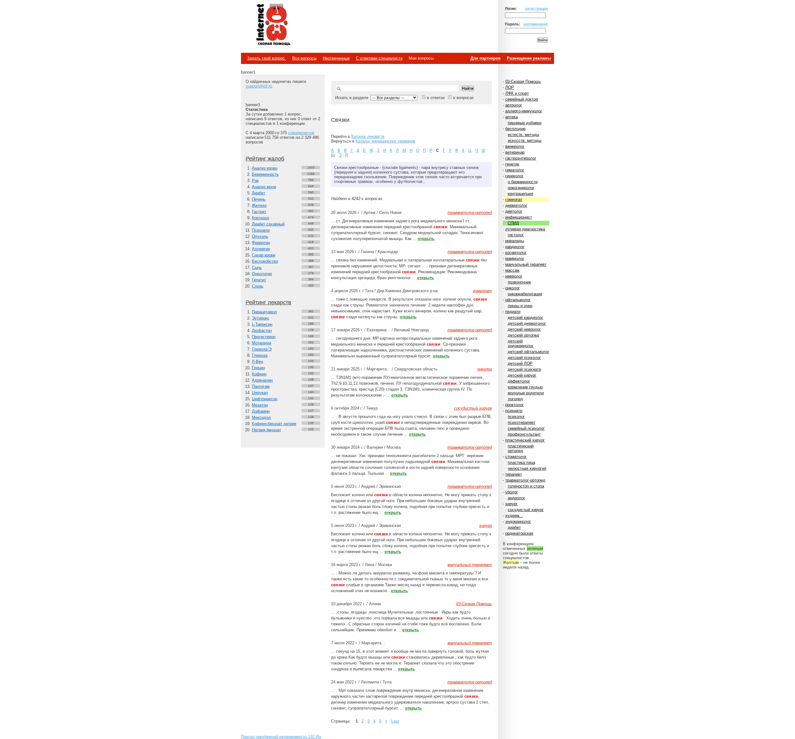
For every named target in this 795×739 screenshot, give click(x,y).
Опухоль (260, 236)
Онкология (262, 273)
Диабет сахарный (268, 224)
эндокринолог (518, 521)
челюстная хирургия (527, 468)
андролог (516, 498)
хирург (511, 503)
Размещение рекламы (529, 58)
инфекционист (518, 217)
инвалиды (514, 240)
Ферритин (261, 242)
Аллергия (261, 249)
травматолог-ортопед (525, 480)
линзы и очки (520, 305)
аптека (511, 117)
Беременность (265, 174)
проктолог (514, 404)
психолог (516, 416)
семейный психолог (526, 428)
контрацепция (520, 193)
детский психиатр (524, 369)
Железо (259, 205)
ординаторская (519, 533)
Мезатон (260, 405)
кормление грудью (525, 387)
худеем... (514, 515)
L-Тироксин (262, 324)
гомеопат (513, 199)
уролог (511, 492)
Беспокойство (265, 261)
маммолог (514, 258)
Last (395, 721)
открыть (426, 238)
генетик (512, 164)
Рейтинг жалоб (265, 159)
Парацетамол (264, 312)
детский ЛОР (520, 363)
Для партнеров (485, 58)
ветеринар (515, 152)
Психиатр (261, 230)
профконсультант (524, 434)
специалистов (301, 132)
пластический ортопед (521, 448)
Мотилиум (261, 343)
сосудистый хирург (526, 509)
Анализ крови (264, 168)
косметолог (516, 252)
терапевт (513, 474)
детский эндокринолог (521, 343)
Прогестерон (263, 336)
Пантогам (261, 386)
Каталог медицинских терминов (385, 141)
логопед (515, 399)
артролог (513, 105)
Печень (259, 199)
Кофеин (259, 374)
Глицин (258, 367)
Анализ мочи (264, 186)
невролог (513, 276)
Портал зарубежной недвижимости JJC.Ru (281, 736)
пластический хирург (525, 440)
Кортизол (260, 217)
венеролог (515, 146)
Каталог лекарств (367, 136)
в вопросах (463, 97)
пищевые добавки (524, 122)
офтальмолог (518, 299)
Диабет (258, 193)
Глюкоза (259, 355)
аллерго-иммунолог (523, 111)
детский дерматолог (527, 323)
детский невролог (524, 329)
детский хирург (522, 375)
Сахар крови (263, 255)
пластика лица (521, 462)
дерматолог (516, 205)
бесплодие (515, 128)
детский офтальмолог (528, 351)
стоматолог (516, 456)
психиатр (513, 410)
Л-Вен (257, 361)
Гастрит (259, 211)
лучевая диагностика (525, 229)
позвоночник (519, 282)
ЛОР (509, 87)
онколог (512, 288)
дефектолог (519, 381)
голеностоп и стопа (526, 486)
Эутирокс (260, 318)
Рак (255, 180)
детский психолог (524, 357)
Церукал (260, 392)
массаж (512, 270)
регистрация (536, 9)
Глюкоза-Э (261, 349)
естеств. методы (523, 134)
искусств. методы (524, 140)
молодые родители (526, 393)
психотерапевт (521, 422)
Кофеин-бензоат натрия (274, 423)
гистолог (516, 235)
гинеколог (514, 176)
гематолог (514, 170)
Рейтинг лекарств (268, 302)
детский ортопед (523, 335)
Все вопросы (304, 58)
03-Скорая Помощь (523, 81)
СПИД (513, 223)
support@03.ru (259, 86)
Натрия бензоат (266, 430)
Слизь (257, 286)
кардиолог (515, 246)
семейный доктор (521, 99)
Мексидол (261, 417)
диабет (514, 527)
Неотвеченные (336, 58)
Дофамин (261, 411)
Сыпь (257, 267)
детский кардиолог (525, 317)
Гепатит (259, 280)
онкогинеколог (521, 187)
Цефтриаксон (264, 399)
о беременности (523, 181)
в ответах (436, 97)
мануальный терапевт (526, 264)
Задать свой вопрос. (266, 58)
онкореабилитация (525, 294)
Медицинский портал (273, 25)
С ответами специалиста (379, 58)
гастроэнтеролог (520, 158)
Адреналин (262, 380)
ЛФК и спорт (517, 93)
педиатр (512, 311)
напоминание (536, 24)
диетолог (513, 211)
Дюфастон (262, 330)
